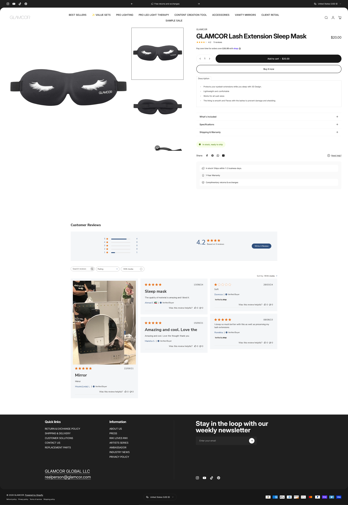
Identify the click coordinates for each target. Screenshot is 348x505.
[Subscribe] (251, 440)
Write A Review (262, 246)
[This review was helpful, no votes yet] (126, 391)
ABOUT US (115, 428)
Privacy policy (23, 499)
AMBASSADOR (117, 447)
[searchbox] (80, 269)
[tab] (203, 78)
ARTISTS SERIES (118, 442)
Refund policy (12, 499)
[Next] (199, 4)
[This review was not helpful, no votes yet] (131, 391)
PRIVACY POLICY (119, 456)
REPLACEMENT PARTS (58, 447)
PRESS (113, 433)
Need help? (336, 155)
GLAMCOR (201, 29)
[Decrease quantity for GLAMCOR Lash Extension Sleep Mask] (199, 59)
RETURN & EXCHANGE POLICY (62, 428)
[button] (157, 54)
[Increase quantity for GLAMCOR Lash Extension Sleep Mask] (210, 59)
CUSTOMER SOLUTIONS (59, 438)
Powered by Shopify (34, 495)
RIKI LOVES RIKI (118, 438)
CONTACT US (52, 442)
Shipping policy (49, 499)
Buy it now (268, 69)
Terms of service (36, 499)
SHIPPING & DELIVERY (58, 433)
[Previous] (132, 4)
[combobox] (327, 4)
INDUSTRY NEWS (119, 452)
